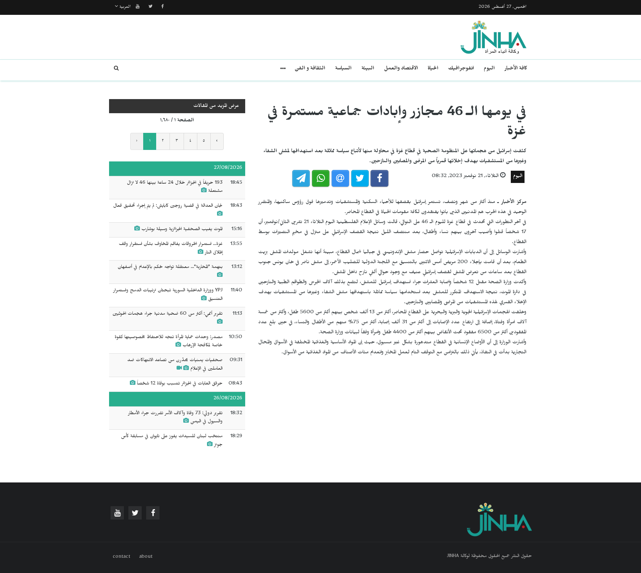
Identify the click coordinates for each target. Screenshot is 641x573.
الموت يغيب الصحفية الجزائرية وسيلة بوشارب (182, 230)
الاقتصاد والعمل (401, 69)
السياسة (343, 69)
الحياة (433, 69)
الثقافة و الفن (310, 69)
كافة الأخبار (515, 69)
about (145, 557)
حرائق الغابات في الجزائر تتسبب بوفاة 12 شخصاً (179, 384)
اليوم (489, 69)
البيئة (367, 69)
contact (121, 557)
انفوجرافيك (461, 69)
